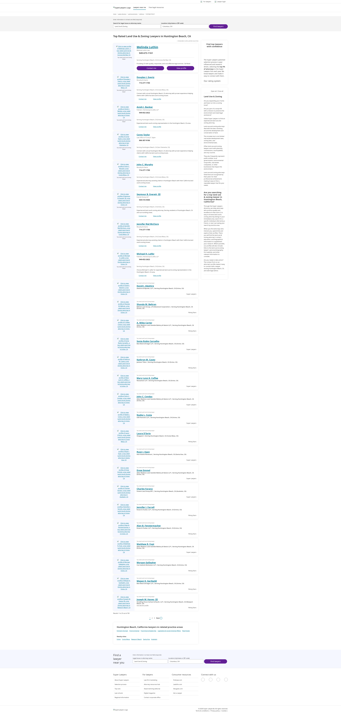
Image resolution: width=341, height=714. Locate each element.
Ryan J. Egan (143, 451)
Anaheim (154, 639)
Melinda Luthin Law (143, 50)
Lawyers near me (139, 7)
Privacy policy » (216, 711)
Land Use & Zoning (132, 14)
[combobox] (137, 26)
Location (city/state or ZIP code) (172, 23)
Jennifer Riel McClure (148, 223)
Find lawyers (218, 26)
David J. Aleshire (145, 285)
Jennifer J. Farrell (145, 507)
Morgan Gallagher (146, 562)
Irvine (119, 639)
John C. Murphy (145, 164)
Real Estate (186, 631)
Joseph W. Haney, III (147, 599)
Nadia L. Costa (144, 414)
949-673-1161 (146, 53)
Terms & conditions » (203, 711)
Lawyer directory (122, 14)
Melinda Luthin (147, 47)
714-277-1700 (144, 83)
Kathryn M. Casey (146, 359)
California (141, 14)
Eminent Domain (122, 631)
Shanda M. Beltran (146, 304)
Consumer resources (181, 674)
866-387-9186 (144, 140)
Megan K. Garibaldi (147, 580)
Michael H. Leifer (145, 253)
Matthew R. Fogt (145, 544)
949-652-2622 (144, 112)
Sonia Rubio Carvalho (148, 341)
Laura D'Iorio (144, 433)
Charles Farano (145, 488)
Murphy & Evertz (142, 80)
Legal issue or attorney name (142, 658)
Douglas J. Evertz (145, 77)
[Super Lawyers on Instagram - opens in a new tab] (210, 679)
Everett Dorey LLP (143, 197)
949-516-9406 (144, 200)
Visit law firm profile (142, 605)
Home (114, 14)
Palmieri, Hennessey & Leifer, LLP (148, 110)
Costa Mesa (126, 639)
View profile (181, 68)
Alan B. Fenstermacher (149, 525)
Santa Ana (146, 639)
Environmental (134, 631)
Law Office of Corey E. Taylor (146, 137)
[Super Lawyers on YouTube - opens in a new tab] (218, 679)
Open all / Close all (217, 91)
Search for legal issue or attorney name (127, 23)
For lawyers (148, 674)
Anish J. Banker (145, 107)
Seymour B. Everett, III (148, 194)
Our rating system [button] (212, 81)
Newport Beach (136, 639)
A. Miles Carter (144, 322)
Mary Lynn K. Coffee (147, 378)
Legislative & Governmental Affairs (169, 631)
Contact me (151, 68)
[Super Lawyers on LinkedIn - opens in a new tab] (226, 679)
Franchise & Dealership (148, 631)
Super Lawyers (120, 674)
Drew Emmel (143, 470)
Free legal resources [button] (156, 7)
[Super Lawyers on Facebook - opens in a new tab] (203, 679)
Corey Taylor (143, 134)
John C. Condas (144, 396)
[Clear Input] (159, 26)
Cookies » (224, 711)
